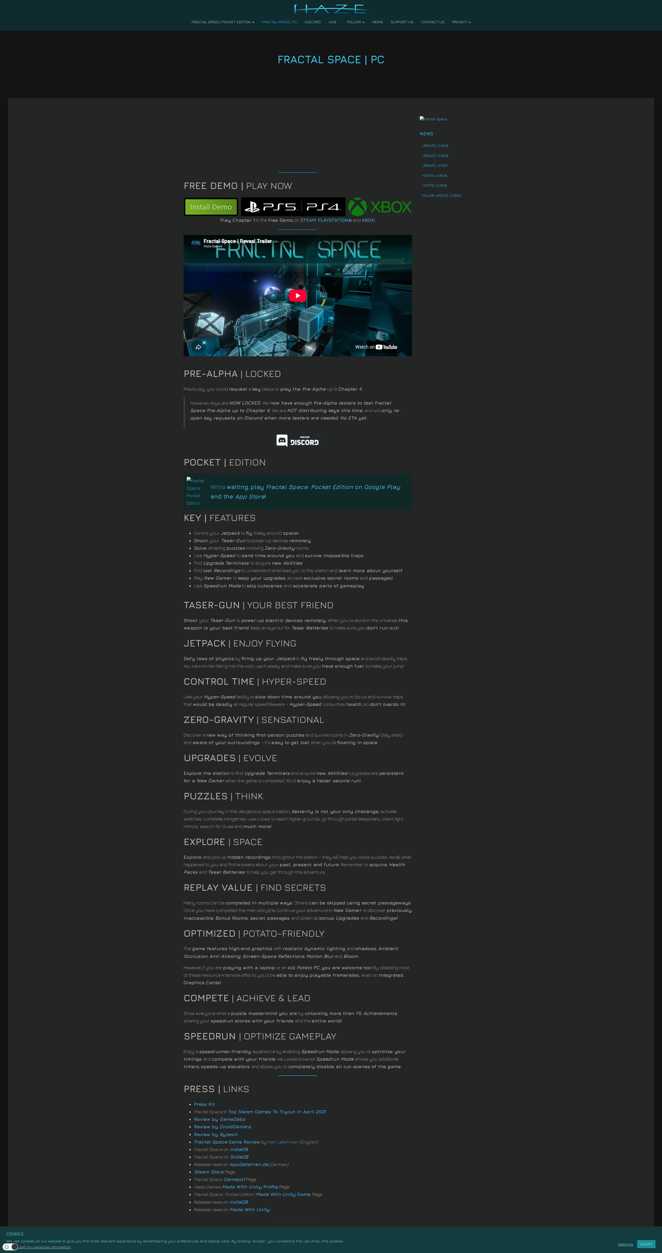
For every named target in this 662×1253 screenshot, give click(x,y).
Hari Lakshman (282, 1142)
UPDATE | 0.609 (435, 145)
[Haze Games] (331, 9)
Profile (250, 1186)
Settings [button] (625, 1244)
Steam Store (208, 1172)
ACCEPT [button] (646, 1244)
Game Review (227, 1142)
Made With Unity (276, 1194)
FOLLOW (354, 22)
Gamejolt (234, 1179)
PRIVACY (460, 22)
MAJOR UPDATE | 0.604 (441, 195)
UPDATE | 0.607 (434, 165)
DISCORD (313, 22)
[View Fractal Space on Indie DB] (433, 118)
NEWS (377, 22)
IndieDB (239, 1149)
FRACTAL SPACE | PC (279, 22)
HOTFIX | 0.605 (434, 185)
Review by (219, 1119)
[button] (253, 22)
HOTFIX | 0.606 (434, 175)
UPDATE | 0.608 (435, 155)
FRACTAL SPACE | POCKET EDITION (222, 22)
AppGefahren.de (249, 1164)
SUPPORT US (402, 22)
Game (303, 1194)
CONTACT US (433, 22)
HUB (332, 22)
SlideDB (239, 1157)
